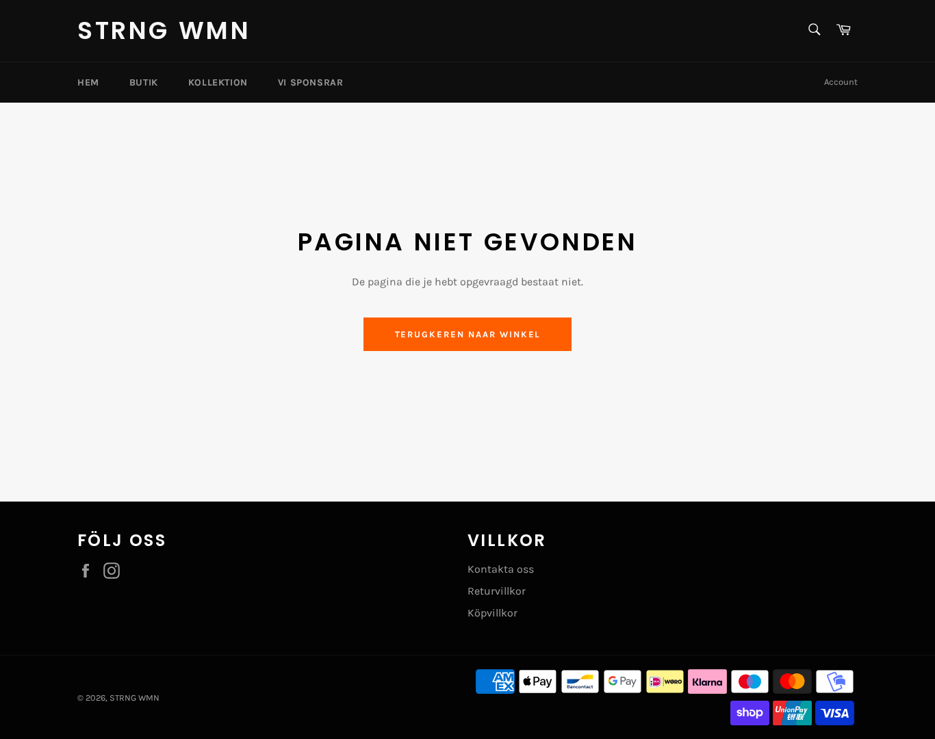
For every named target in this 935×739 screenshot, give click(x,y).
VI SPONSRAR (311, 82)
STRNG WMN (164, 31)
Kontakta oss (500, 568)
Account (841, 82)
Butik (143, 82)
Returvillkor (496, 590)
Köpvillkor (492, 612)
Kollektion (218, 82)
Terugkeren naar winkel (468, 334)
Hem (88, 82)
